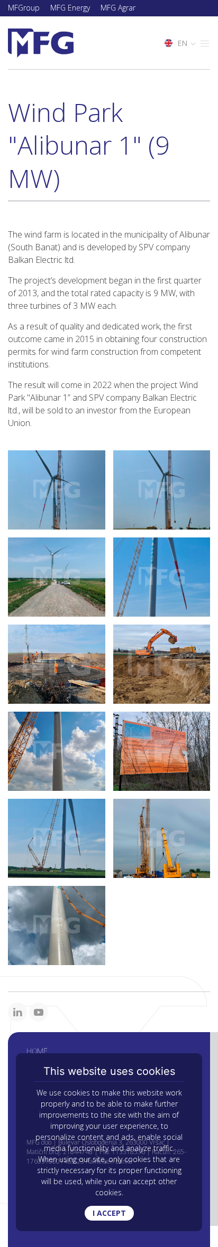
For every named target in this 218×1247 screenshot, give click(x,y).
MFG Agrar (118, 8)
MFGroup (24, 8)
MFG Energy (70, 8)
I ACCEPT (109, 1213)
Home (37, 1050)
